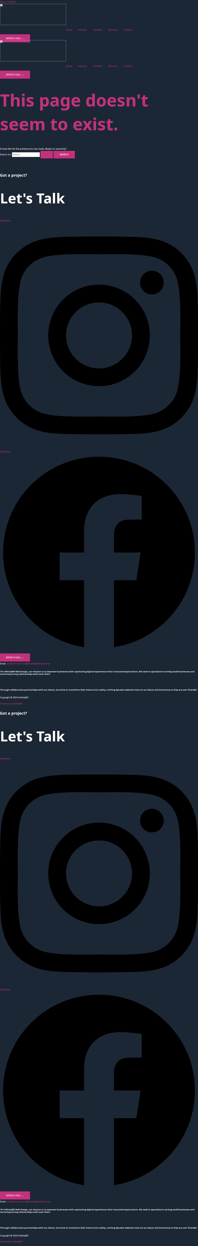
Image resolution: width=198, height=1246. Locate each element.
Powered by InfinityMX (11, 703)
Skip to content (7, 1)
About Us (113, 29)
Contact (128, 29)
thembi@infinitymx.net (39, 663)
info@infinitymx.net (16, 663)
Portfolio (97, 29)
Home (69, 29)
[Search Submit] (47, 154)
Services (82, 29)
